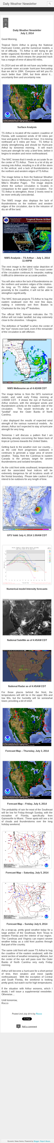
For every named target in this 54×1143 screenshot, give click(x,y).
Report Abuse (45, 1141)
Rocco (39, 1013)
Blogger (36, 1141)
